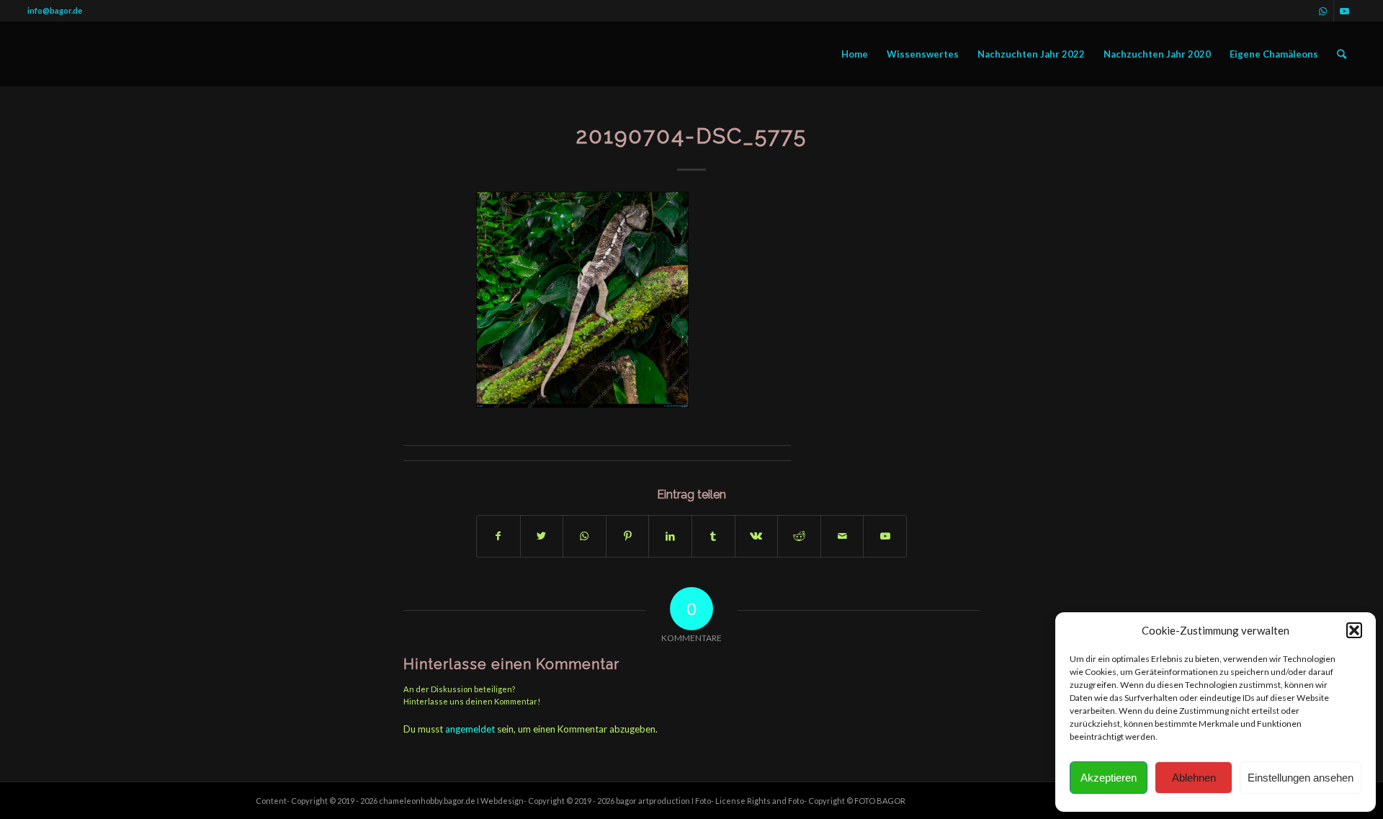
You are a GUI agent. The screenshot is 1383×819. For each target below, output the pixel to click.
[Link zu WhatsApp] (1322, 11)
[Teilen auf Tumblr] (713, 536)
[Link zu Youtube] (1345, 11)
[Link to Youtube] (885, 536)
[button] (1354, 630)
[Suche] (1342, 54)
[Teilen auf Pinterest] (628, 536)
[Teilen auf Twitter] (542, 536)
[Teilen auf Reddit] (799, 536)
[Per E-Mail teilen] (842, 536)
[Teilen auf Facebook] (498, 536)
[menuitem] (854, 54)
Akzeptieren (1108, 777)
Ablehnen (1194, 777)
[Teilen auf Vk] (756, 536)
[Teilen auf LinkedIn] (670, 536)
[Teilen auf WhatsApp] (584, 536)
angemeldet (470, 729)
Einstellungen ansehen (1300, 777)
